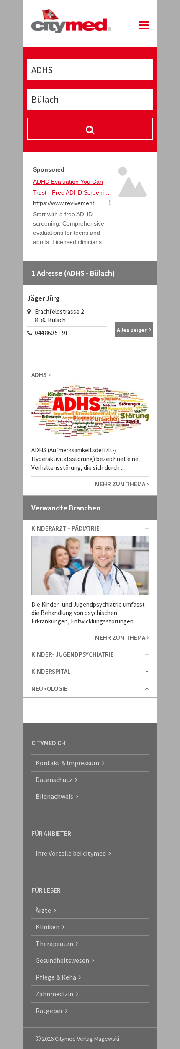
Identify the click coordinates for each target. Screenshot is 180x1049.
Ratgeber (50, 1010)
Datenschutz (55, 779)
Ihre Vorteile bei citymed (72, 853)
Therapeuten (56, 943)
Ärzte (45, 910)
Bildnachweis (56, 796)
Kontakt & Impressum (69, 763)
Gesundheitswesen (64, 960)
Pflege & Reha (57, 977)
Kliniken (49, 927)
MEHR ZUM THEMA (121, 484)
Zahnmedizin (56, 994)
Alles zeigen (133, 329)
